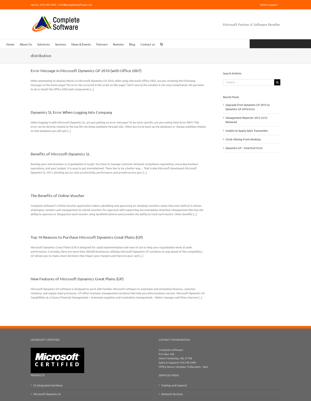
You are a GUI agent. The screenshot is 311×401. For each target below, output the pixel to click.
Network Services (172, 394)
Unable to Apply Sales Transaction (247, 130)
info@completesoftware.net (75, 4)
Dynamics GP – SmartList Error (244, 148)
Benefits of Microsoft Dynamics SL (60, 154)
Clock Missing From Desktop (243, 139)
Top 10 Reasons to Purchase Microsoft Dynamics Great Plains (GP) (87, 237)
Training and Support (174, 385)
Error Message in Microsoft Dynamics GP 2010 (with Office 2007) (86, 70)
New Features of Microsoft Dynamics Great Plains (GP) (77, 278)
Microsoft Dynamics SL (47, 394)
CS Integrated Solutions (48, 385)
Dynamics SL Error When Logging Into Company (71, 112)
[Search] (161, 43)
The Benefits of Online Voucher (57, 195)
